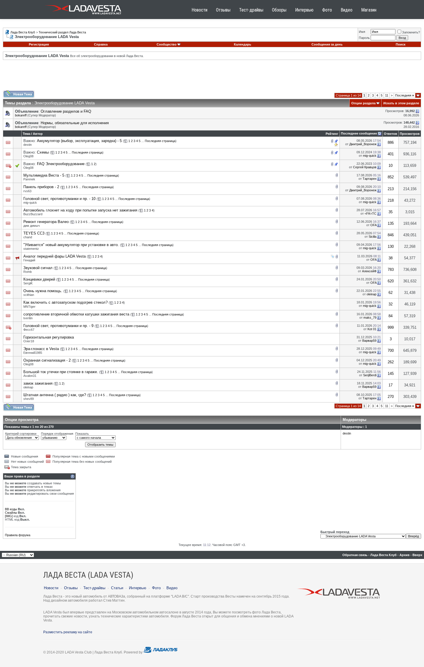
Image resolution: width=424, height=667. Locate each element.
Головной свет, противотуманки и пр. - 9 (58, 326)
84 (391, 316)
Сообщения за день (327, 44)
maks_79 (369, 317)
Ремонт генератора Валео (46, 222)
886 (391, 142)
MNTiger (29, 306)
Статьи (117, 588)
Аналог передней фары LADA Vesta (54, 256)
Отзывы (223, 10)
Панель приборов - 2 (41, 187)
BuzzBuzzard (32, 214)
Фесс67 (28, 329)
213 (391, 189)
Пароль (364, 37)
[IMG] (9, 516)
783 (391, 269)
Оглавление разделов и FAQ (66, 111)
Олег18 (28, 341)
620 (391, 281)
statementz (31, 248)
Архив (404, 555)
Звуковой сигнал (37, 268)
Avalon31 (29, 375)
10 (391, 165)
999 (391, 327)
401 (391, 154)
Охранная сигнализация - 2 (47, 360)
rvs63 (27, 191)
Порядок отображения (57, 433)
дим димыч (31, 225)
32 (391, 304)
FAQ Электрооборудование (61, 164)
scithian (28, 294)
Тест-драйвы (251, 10)
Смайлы (11, 512)
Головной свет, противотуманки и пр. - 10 (59, 198)
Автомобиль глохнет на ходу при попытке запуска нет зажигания (80, 210)
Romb (27, 271)
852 (391, 177)
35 (391, 212)
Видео (346, 10)
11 (386, 95)
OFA (373, 225)
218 (391, 200)
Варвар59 (369, 340)
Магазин (368, 10)
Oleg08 (28, 156)
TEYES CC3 (33, 233)
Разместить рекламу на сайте (67, 632)
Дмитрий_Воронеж (362, 144)
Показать (82, 433)
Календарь (242, 44)
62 (391, 292)
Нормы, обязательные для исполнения (75, 123)
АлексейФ (369, 271)
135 (391, 223)
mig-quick (369, 155)
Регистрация (39, 44)
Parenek (29, 179)
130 (391, 246)
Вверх (417, 555)
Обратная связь (354, 555)
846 (391, 235)
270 (391, 396)
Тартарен (369, 178)
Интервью (304, 10)
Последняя (404, 95)
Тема (26, 133)
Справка (101, 44)
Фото (327, 10)
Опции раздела (363, 103)
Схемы (43, 152)
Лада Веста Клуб (22, 32)
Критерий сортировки (20, 433)
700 (391, 350)
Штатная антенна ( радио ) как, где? (54, 395)
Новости (199, 10)
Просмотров (410, 133)
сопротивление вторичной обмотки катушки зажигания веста (76, 314)
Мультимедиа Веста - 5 (43, 175)
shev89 (28, 398)
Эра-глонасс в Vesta (41, 349)
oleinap (371, 294)
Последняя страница (160, 141)
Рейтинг (332, 133)
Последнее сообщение (359, 133)
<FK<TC (370, 213)
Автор (38, 133)
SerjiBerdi (369, 375)
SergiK (28, 283)
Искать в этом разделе (401, 103)
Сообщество (167, 44)
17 (391, 385)
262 (391, 362)
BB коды (11, 509)
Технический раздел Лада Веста (62, 32)
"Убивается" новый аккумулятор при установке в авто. (71, 245)
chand (27, 237)
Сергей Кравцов (364, 167)
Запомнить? (411, 32)
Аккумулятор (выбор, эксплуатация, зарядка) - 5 (79, 141)
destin (27, 144)
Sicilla (372, 236)
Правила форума (17, 535)
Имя (362, 31)
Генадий (29, 260)
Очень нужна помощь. (42, 291)
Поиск (401, 44)
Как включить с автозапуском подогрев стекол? (65, 302)
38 (391, 258)
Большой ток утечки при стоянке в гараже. (60, 372)
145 (391, 373)
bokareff (21, 115)
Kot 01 (371, 329)
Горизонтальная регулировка (48, 337)
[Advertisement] (212, 77)
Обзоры (279, 10)
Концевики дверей (39, 279)
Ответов (390, 133)
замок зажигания (37, 383)
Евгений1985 (32, 352)
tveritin (28, 318)
